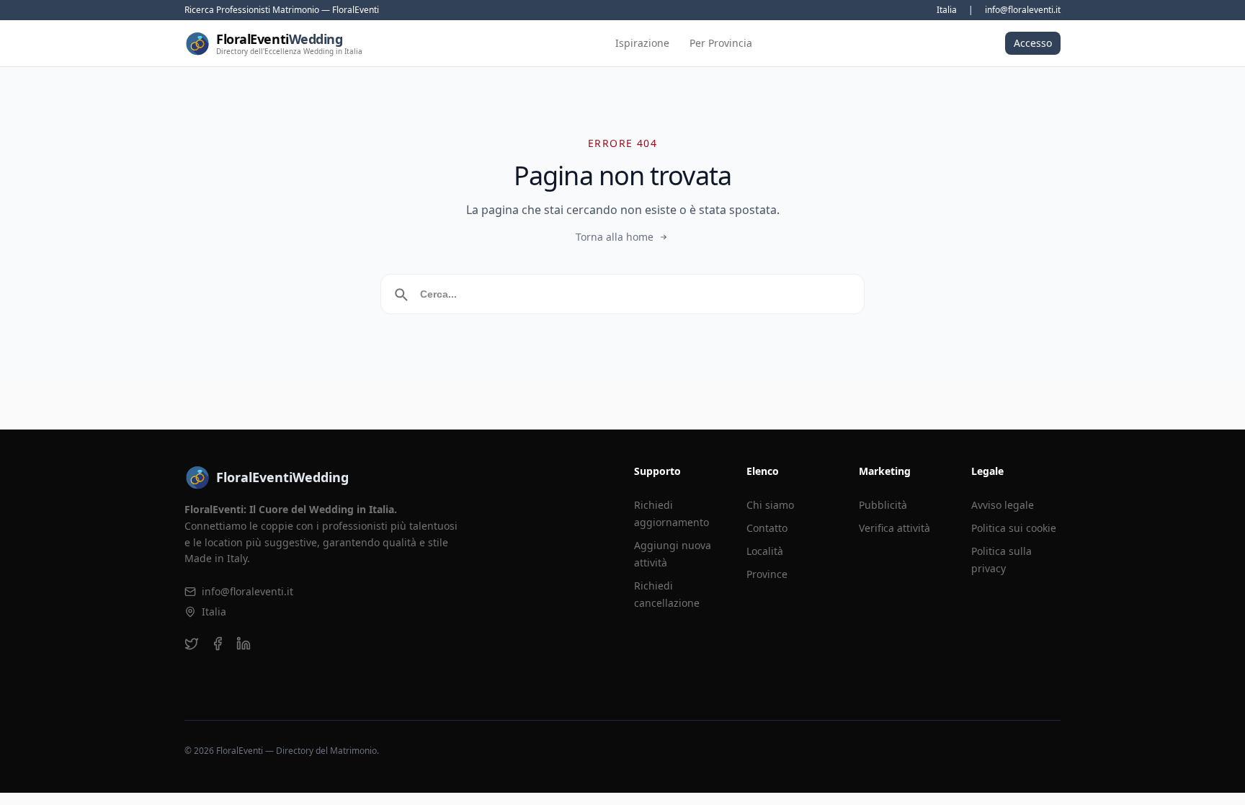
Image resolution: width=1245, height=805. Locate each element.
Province (766, 574)
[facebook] (217, 643)
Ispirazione (642, 43)
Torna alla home (614, 237)
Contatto (766, 528)
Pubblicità (883, 505)
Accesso (1033, 43)
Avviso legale (1002, 505)
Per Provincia (721, 43)
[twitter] (191, 643)
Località (764, 551)
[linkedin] (243, 643)
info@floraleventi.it (1023, 10)
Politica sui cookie (1013, 528)
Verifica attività (894, 528)
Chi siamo (770, 505)
